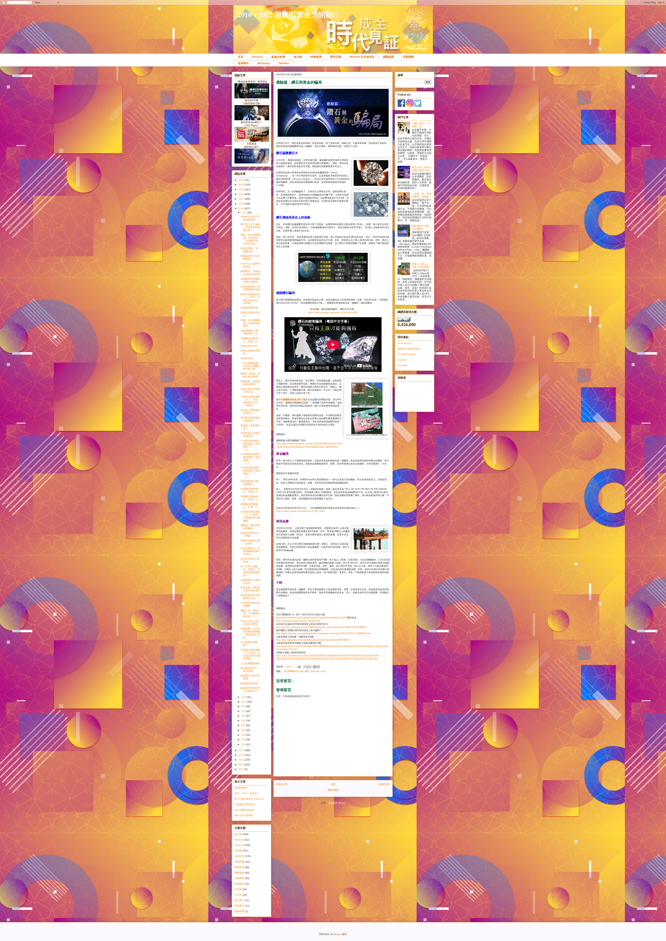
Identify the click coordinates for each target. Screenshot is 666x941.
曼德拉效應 (278, 56)
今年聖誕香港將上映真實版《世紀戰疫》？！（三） (250, 445)
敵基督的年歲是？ (250, 683)
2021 (241, 180)
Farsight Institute (407, 354)
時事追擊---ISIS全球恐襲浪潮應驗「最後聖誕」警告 (250, 633)
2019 (241, 189)
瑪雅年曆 (239, 911)
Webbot (238, 839)
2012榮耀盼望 (290, 671)
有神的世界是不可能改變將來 (250, 218)
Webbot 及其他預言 (362, 56)
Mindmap (263, 63)
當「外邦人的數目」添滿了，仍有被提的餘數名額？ (250, 570)
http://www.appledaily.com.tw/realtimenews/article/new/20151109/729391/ (312, 640)
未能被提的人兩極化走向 (250, 581)
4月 (243, 730)
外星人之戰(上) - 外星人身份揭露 (421, 265)
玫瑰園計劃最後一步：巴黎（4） (250, 340)
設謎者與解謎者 (249, 307)
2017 (241, 198)
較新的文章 (281, 784)
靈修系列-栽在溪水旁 (409, 348)
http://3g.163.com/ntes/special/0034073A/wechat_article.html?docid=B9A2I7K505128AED (321, 627)
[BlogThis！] (308, 666)
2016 (241, 203)
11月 (244, 697)
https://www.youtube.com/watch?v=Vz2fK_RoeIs (300, 511)
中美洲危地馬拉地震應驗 (250, 604)
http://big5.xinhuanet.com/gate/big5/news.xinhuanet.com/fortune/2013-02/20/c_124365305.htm (323, 633)
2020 (241, 184)
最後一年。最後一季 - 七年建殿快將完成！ (250, 613)
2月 (243, 739)
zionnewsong (405, 343)
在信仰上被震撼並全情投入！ (250, 411)
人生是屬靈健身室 (250, 663)
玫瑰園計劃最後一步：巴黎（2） (250, 498)
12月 (244, 212)
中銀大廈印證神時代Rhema (250, 390)
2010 (241, 769)
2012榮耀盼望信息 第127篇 (292, 399)
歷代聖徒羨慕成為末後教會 (250, 419)
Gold (323, 671)
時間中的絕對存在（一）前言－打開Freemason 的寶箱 (250, 298)
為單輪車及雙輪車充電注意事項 (250, 280)
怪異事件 (243, 63)
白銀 (301, 671)
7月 (243, 716)
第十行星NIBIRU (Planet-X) (249, 798)
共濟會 (238, 850)
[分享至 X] (311, 666)
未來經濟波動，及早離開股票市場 (250, 288)
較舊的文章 (384, 784)
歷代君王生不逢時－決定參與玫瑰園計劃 (250, 227)
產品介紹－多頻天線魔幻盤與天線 (421, 169)
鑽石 (307, 671)
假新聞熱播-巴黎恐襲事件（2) (249, 332)
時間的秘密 (240, 787)
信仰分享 (239, 856)
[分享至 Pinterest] (318, 666)
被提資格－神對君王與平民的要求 (250, 589)
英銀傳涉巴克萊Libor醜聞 (420, 227)
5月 (243, 725)
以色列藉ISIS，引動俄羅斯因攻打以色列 (250, 551)
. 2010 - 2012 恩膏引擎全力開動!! (285, 14)
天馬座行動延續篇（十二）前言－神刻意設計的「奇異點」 (250, 401)
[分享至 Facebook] (315, 666)
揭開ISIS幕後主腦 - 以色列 (250, 542)
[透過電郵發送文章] (298, 666)
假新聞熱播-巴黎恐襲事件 (249, 483)
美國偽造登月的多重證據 (250, 257)
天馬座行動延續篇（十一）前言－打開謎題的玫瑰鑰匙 (250, 516)
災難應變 (408, 56)
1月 (243, 744)
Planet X (257, 56)
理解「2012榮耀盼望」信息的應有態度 (251, 323)
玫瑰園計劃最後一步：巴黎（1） (250, 505)
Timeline (283, 63)
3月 (243, 734)
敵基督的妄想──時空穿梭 (250, 669)
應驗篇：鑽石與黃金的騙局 (250, 527)
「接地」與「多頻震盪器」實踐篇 (421, 195)
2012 (241, 759)
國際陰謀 (388, 56)
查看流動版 (333, 790)
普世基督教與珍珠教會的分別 (250, 597)
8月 (243, 711)
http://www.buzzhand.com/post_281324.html (298, 621)
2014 (241, 750)
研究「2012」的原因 (245, 793)
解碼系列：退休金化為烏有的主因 (250, 273)
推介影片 (239, 900)
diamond (315, 671)
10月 (244, 701)
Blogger (337, 934)
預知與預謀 (247, 358)
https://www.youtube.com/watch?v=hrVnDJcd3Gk (333, 312)
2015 (241, 208)
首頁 (240, 56)
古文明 (238, 894)
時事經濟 (316, 56)
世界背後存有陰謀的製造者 (250, 434)
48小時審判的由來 (244, 810)
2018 (241, 194)
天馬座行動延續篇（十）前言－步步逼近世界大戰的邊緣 (250, 654)
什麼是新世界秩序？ (245, 804)
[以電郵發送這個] (305, 666)
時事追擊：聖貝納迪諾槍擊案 (250, 383)
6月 (243, 720)
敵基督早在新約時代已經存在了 (250, 689)
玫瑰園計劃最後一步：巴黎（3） (250, 490)
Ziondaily (402, 365)
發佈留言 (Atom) (336, 803)
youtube (402, 359)
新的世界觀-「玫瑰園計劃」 (249, 250)
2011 (241, 764)
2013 (241, 755)
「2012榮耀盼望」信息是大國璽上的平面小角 (251, 366)
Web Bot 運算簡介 (244, 815)
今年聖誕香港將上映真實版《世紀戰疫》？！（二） (250, 458)
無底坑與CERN (249, 346)
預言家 (238, 889)
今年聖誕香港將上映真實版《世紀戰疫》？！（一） (250, 472)
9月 (243, 706)
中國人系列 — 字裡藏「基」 (421, 125)
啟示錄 (298, 56)
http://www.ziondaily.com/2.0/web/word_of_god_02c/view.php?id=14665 (311, 617)
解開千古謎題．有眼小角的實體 (250, 375)
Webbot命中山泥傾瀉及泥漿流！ (250, 622)
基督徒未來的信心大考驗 (250, 534)
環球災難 (335, 56)
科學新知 (239, 883)
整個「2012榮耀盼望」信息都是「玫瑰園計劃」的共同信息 (251, 239)
